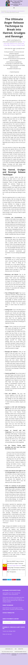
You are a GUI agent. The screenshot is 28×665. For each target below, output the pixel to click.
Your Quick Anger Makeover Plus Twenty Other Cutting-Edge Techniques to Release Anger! (14, 43)
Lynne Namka (14, 3)
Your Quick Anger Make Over (14, 565)
